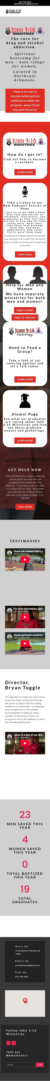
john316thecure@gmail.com (27, 965)
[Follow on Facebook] (8, 1043)
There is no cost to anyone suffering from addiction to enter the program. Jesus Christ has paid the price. (25, 101)
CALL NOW (25, 507)
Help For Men (25, 310)
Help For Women (25, 317)
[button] (26, 1001)
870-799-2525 (25, 2)
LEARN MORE (25, 172)
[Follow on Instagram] (14, 1043)
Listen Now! (25, 254)
